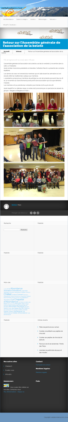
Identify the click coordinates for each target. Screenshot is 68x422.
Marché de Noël (11, 303)
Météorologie (43, 19)
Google (31, 213)
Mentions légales (41, 372)
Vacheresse (17, 311)
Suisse (6, 311)
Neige (27, 303)
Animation (8, 290)
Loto (29, 302)
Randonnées (15, 305)
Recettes (6, 306)
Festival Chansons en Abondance (18, 296)
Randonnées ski (23, 305)
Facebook (34, 213)
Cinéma (14, 294)
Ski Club (24, 308)
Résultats (27, 306)
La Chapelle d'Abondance (14, 300)
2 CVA (5, 289)
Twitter (38, 213)
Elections (26, 294)
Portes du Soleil (8, 305)
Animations (16, 290)
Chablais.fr (8, 366)
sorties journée (22, 309)
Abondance (16, 288)
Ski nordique (14, 309)
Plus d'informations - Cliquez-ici (14, 392)
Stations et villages (22, 19)
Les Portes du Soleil (23, 302)
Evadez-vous (9, 370)
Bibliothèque (18, 292)
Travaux (11, 311)
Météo (23, 303)
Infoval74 (8, 374)
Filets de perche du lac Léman (49, 327)
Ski (20, 308)
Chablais (23, 292)
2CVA (8, 289)
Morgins (18, 304)
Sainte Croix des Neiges (11, 308)
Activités (33, 19)
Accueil (6, 51)
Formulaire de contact (43, 365)
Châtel (8, 294)
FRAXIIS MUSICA (16, 297)
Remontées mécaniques (17, 306)
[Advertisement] (47, 238)
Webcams (53, 19)
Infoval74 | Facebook (9, 25)
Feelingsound (7, 296)
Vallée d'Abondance (20, 313)
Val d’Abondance (8, 19)
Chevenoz (28, 292)
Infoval (18, 51)
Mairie (5, 303)
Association (11, 292)
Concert (20, 294)
